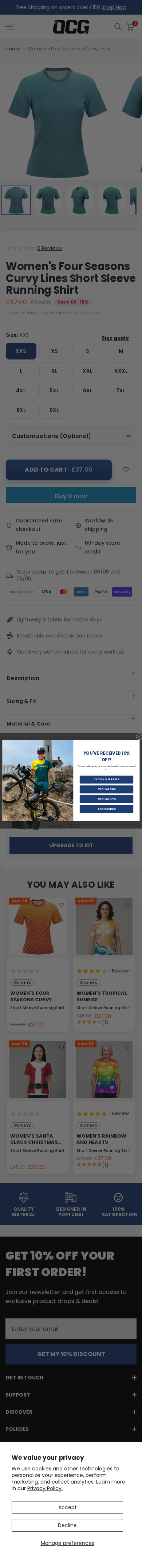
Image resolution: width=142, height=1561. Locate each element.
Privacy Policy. (45, 1488)
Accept (67, 1507)
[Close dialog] (139, 736)
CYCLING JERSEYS (106, 779)
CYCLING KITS (107, 799)
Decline (67, 1525)
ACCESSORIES (107, 809)
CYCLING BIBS (107, 789)
